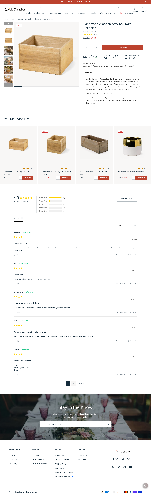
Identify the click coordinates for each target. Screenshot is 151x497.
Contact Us (13, 459)
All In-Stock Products (16, 19)
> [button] (80, 384)
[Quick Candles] (15, 10)
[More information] (133, 66)
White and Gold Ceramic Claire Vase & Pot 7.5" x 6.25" (131, 173)
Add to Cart (122, 47)
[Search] (118, 8)
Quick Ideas (82, 459)
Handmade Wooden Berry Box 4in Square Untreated (56, 173)
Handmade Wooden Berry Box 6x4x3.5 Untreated (17, 173)
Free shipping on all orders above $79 (75, 2)
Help (145, 2)
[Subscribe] (108, 424)
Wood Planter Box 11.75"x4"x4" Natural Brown (93, 173)
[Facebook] (113, 467)
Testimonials (82, 455)
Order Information (38, 459)
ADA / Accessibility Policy (64, 472)
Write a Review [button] (127, 198)
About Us (12, 455)
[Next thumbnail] (8, 85)
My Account (36, 455)
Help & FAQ (13, 464)
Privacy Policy (60, 455)
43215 (105, 66)
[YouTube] (130, 467)
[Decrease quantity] (86, 47)
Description (90, 72)
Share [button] (18, 255)
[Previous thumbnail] (8, 23)
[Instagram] (119, 467)
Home (6, 19)
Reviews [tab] (17, 218)
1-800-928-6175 (122, 459)
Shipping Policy (60, 464)
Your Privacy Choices (62, 477)
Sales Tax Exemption (39, 464)
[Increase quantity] (96, 47)
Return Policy (60, 468)
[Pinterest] (124, 467)
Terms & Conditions (62, 459)
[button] (29, 13)
